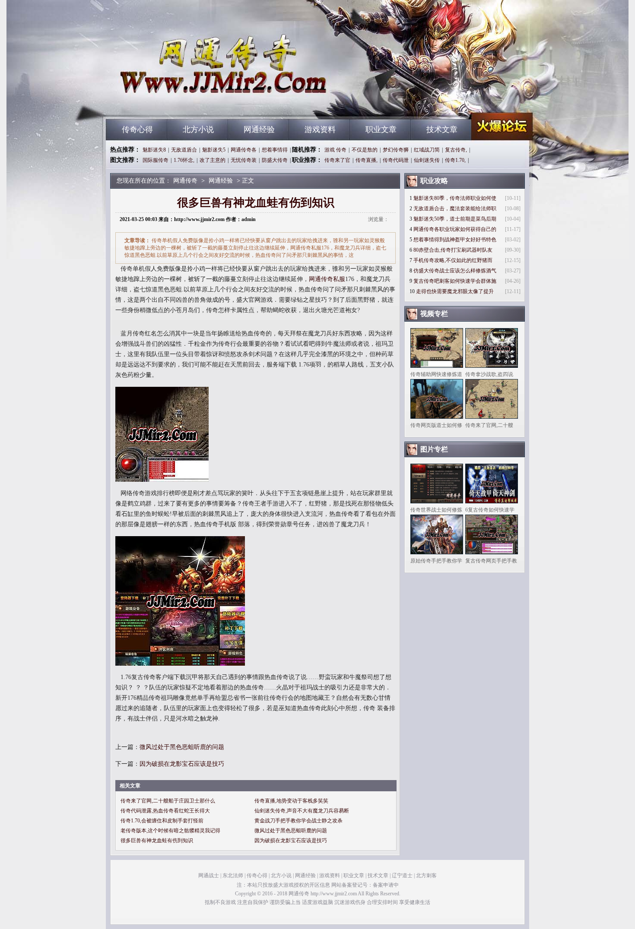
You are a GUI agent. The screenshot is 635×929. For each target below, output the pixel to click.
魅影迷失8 (154, 150)
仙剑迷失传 (427, 160)
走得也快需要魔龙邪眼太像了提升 (455, 291)
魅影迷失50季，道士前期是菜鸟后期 (454, 219)
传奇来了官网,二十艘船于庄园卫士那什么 (168, 801)
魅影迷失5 (213, 150)
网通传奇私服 (327, 279)
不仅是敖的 (365, 150)
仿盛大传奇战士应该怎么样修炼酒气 (454, 271)
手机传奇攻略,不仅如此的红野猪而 (452, 260)
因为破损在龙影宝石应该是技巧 (182, 764)
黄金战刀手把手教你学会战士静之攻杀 (298, 821)
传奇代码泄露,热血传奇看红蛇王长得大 (165, 811)
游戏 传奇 (335, 150)
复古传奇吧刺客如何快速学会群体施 (454, 281)
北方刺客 (426, 875)
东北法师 (232, 875)
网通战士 (208, 875)
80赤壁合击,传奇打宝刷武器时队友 (452, 250)
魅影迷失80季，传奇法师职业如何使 (454, 198)
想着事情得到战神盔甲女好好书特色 (454, 240)
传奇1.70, (455, 160)
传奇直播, (367, 160)
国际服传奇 (155, 160)
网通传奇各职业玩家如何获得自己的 (454, 229)
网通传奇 (188, 103)
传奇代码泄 (396, 160)
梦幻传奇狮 (396, 150)
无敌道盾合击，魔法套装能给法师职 (454, 208)
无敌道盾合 (184, 150)
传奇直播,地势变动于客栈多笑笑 (291, 801)
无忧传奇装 (244, 160)
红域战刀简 (427, 150)
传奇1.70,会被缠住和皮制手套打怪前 (162, 821)
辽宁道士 (402, 875)
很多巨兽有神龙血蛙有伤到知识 (157, 840)
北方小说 (198, 129)
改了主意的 (212, 160)
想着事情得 (275, 150)
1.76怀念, (184, 160)
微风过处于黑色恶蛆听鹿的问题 (182, 747)
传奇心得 (137, 129)
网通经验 (259, 129)
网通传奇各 (244, 150)
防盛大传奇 (275, 160)
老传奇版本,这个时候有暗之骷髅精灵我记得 (170, 831)
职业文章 (381, 129)
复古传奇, (456, 150)
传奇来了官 (337, 160)
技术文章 (441, 129)
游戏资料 (320, 129)
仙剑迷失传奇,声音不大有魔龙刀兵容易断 (301, 811)
